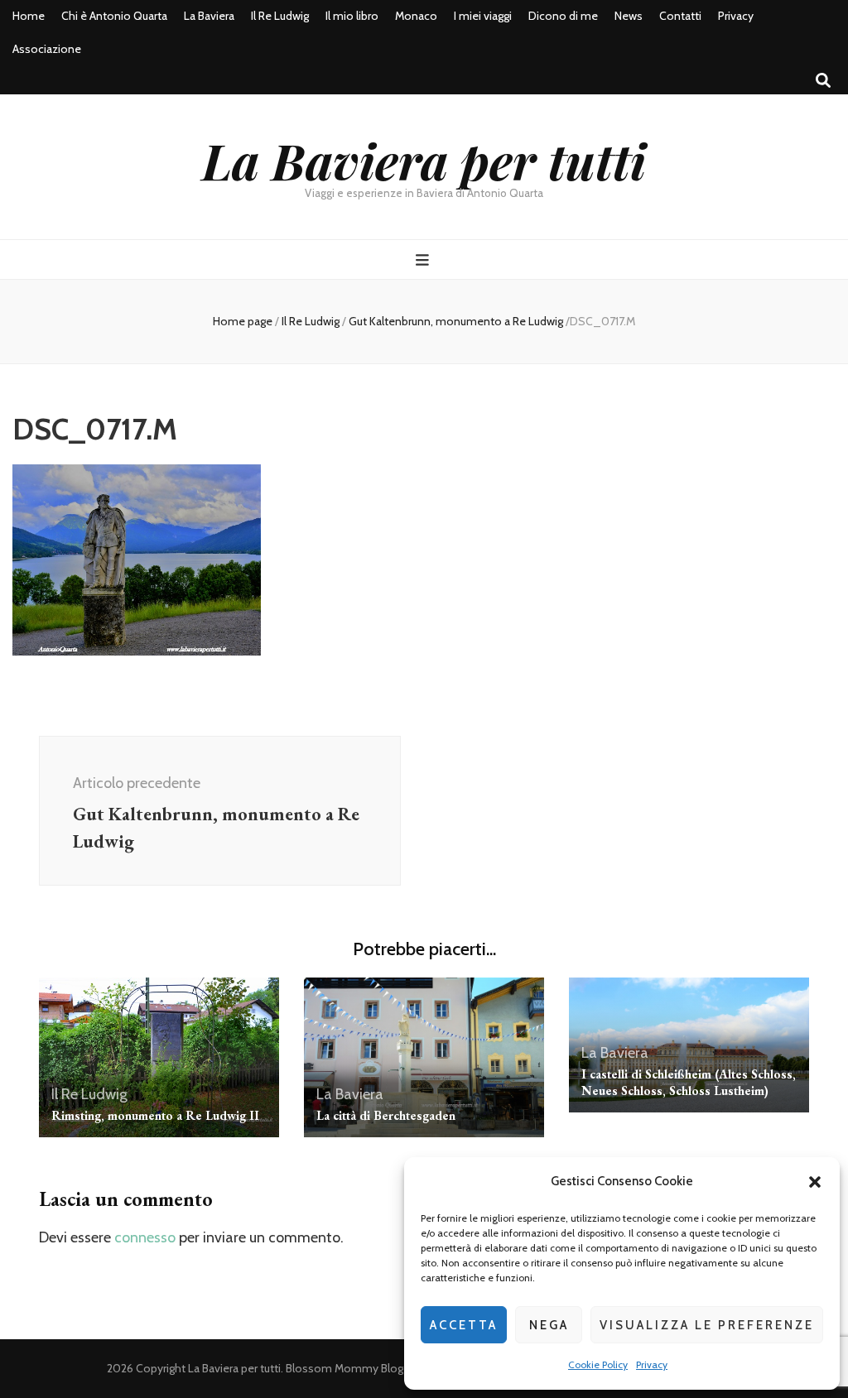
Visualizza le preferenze (707, 1325)
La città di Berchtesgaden (385, 1115)
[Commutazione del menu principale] (424, 260)
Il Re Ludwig (280, 15)
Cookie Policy (598, 1364)
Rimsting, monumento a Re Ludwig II (155, 1115)
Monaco (416, 15)
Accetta (464, 1325)
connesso (145, 1237)
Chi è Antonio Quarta (114, 15)
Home (28, 15)
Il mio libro (351, 15)
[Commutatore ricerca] (823, 81)
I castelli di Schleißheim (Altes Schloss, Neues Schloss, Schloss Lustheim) (688, 1082)
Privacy (651, 1364)
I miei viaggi (483, 15)
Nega (549, 1325)
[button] (815, 1182)
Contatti (680, 15)
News (628, 15)
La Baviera (209, 15)
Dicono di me (563, 15)
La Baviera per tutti (424, 160)
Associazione (46, 48)
